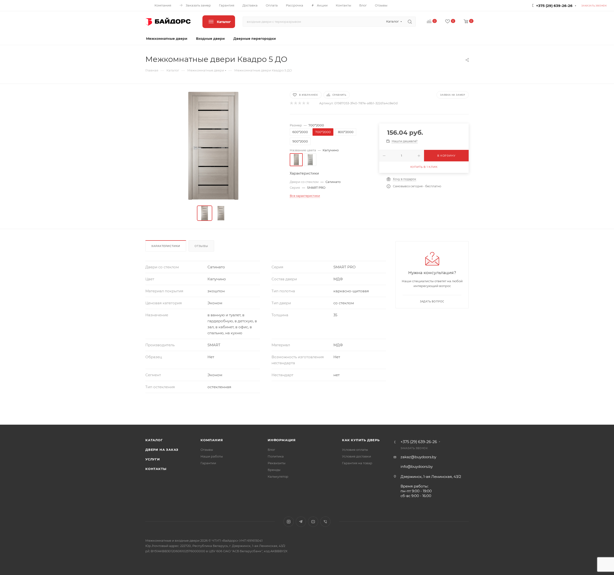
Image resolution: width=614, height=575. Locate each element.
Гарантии (208, 463)
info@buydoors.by (417, 466)
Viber (325, 521)
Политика (276, 456)
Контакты (155, 469)
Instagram (288, 521)
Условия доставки (356, 456)
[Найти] (410, 22)
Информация (282, 440)
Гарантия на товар (357, 463)
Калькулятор (278, 476)
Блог (271, 450)
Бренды (274, 470)
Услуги (152, 459)
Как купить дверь (361, 440)
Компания (212, 440)
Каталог (154, 440)
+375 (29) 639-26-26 (554, 5)
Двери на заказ (161, 450)
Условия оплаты (355, 450)
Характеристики (165, 246)
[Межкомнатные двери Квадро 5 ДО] (213, 146)
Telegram (301, 521)
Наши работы (212, 456)
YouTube (313, 521)
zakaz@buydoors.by (418, 457)
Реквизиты (276, 463)
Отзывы (201, 246)
